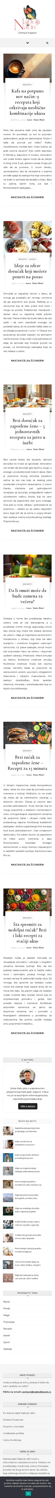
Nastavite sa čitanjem (27, 197)
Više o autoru (28, 1106)
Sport (6, 1342)
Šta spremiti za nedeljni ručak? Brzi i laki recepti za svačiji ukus (27, 932)
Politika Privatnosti (13, 1419)
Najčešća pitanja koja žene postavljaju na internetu (27, 1129)
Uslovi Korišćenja (12, 1440)
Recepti (27, 85)
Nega (6, 1315)
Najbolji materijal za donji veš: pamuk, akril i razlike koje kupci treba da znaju (27, 1277)
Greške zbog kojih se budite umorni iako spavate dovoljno (28, 1237)
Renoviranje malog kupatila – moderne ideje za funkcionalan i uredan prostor (28, 1250)
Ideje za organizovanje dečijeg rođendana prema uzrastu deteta (27, 1170)
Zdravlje (7, 1349)
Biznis (6, 1301)
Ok (28, 1493)
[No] (51, 1487)
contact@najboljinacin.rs (36, 1391)
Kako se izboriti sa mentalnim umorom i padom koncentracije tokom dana (25, 1143)
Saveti (32, 259)
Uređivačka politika (13, 1433)
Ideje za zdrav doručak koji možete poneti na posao (27, 271)
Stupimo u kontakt (13, 1426)
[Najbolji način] (27, 17)
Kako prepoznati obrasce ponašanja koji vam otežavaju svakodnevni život (28, 1157)
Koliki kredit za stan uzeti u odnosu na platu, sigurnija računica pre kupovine (27, 1223)
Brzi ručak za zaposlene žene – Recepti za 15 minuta (27, 762)
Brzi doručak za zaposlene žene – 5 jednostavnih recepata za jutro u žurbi (27, 432)
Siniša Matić (39, 119)
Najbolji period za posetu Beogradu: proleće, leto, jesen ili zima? (26, 1197)
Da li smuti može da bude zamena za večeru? (27, 595)
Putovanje (9, 1322)
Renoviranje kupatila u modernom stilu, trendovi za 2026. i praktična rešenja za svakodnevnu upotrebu (28, 1183)
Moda (6, 1308)
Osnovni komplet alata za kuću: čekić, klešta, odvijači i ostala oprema (28, 1264)
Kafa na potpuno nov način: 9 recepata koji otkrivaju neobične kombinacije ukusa (27, 102)
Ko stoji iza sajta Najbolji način (19, 1413)
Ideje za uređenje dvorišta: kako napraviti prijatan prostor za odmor (27, 1210)
